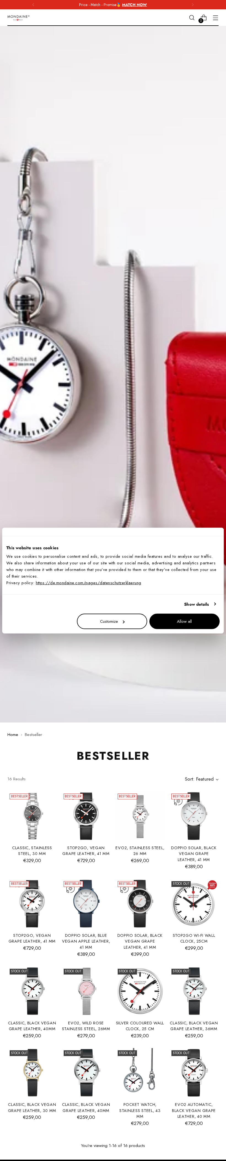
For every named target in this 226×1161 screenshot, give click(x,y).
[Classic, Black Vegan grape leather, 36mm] (194, 991)
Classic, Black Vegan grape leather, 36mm (194, 1026)
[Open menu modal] (215, 17)
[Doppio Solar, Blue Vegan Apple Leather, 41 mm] (86, 903)
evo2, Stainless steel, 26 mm (139, 851)
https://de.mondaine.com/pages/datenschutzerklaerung (88, 583)
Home (12, 734)
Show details (196, 604)
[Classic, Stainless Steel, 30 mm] (32, 816)
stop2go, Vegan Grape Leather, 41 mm (85, 851)
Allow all (184, 621)
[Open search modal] (192, 17)
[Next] (193, 4)
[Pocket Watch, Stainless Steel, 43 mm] (140, 1072)
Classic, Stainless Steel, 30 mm (32, 851)
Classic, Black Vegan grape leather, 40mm (32, 1026)
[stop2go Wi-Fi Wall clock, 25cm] (194, 903)
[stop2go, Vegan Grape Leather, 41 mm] (86, 816)
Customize (109, 621)
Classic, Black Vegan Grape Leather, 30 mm (32, 1107)
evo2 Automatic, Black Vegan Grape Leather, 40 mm (194, 1110)
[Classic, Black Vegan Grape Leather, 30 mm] (32, 1072)
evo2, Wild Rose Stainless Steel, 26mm (86, 1026)
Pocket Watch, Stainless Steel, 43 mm (140, 1110)
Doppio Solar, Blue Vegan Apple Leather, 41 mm (86, 941)
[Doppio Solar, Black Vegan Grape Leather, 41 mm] (194, 816)
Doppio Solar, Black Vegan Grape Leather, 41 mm (194, 853)
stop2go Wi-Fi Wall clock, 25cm (194, 938)
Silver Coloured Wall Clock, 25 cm (140, 1026)
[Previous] (33, 4)
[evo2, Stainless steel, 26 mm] (140, 816)
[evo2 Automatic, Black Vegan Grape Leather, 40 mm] (194, 1072)
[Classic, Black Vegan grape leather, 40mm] (32, 991)
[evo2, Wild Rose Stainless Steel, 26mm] (86, 991)
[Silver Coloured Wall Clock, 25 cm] (140, 991)
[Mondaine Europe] (18, 18)
